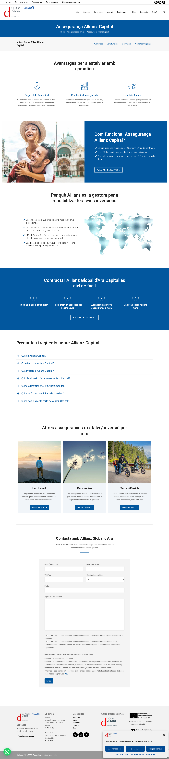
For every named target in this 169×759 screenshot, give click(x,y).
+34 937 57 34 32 (22, 2)
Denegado (135, 749)
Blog (74, 728)
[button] (164, 735)
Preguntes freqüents (143, 44)
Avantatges (98, 44)
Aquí (66, 674)
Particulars (76, 723)
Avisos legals (150, 754)
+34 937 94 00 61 (53, 2)
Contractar (126, 44)
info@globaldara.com (72, 2)
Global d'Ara (23, 755)
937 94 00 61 (49, 741)
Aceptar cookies (114, 749)
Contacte (76, 725)
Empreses (76, 717)
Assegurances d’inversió (76, 32)
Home (62, 32)
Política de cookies (122, 754)
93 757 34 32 (49, 728)
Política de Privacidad (137, 754)
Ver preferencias (155, 749)
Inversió (75, 720)
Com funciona (112, 44)
